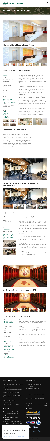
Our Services (25, 438)
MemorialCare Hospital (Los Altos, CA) (20, 45)
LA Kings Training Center (8, 217)
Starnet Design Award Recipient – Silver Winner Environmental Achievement (9, 101)
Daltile (4, 238)
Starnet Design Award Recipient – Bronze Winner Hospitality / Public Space (9, 348)
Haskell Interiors (6, 229)
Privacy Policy (44, 438)
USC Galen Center (7, 321)
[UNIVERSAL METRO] (13, 3)
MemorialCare (6, 75)
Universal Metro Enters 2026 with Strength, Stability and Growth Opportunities (12, 413)
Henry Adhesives (9, 238)
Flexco (8, 114)
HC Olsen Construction (9, 322)
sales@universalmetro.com (33, 388)
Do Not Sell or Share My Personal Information (14, 436)
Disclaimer (39, 438)
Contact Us (34, 438)
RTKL (4, 94)
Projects (29, 438)
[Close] (28, 426)
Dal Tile (4, 114)
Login (4, 406)
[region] (15, 432)
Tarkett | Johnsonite (7, 117)
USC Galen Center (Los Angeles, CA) (19, 290)
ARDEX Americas (6, 111)
